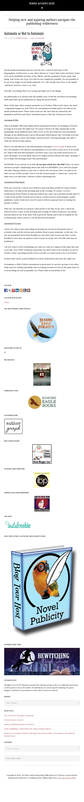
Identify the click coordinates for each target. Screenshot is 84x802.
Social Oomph (58, 146)
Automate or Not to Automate (24, 33)
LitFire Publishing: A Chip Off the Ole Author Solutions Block (27, 729)
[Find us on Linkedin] (17, 290)
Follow (6, 302)
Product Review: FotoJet (13, 720)
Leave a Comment (37, 38)
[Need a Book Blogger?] (42, 454)
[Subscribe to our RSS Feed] (21, 290)
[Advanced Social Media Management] (42, 503)
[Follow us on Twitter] (9, 290)
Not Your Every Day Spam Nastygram (19, 715)
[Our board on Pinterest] (13, 290)
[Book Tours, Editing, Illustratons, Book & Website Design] (42, 590)
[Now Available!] (42, 374)
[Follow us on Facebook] (5, 290)
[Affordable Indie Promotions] (42, 480)
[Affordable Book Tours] (42, 661)
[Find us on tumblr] (24, 290)
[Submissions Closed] (42, 402)
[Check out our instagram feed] (28, 290)
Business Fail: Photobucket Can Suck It (19, 724)
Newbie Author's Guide (42, 3)
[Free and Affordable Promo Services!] (42, 327)
